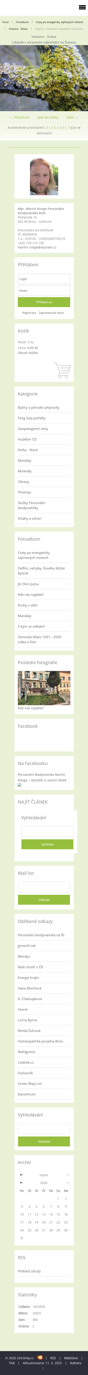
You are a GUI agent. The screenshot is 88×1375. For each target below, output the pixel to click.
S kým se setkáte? (31, 626)
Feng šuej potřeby (32, 418)
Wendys (24, 956)
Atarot (23, 1009)
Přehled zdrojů (29, 1271)
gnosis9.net (27, 945)
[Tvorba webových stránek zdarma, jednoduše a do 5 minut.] (40, 1357)
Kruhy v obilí (27, 605)
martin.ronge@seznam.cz (37, 247)
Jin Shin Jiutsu (28, 584)
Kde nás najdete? (31, 594)
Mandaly (24, 460)
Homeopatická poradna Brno (40, 1041)
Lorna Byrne (27, 1020)
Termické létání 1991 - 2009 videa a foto (39, 639)
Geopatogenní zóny (33, 428)
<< (22, 1175)
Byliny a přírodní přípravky (39, 407)
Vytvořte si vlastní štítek (48, 780)
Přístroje (24, 492)
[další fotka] (81, 78)
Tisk (12, 1363)
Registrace (29, 313)
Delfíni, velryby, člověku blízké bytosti (41, 570)
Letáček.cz (26, 1062)
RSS (53, 1358)
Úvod (5, 22)
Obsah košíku (28, 353)
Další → (72, 117)
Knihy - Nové (28, 450)
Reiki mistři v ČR (30, 967)
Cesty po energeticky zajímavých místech (59, 22)
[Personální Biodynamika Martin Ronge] (19, 785)
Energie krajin (28, 977)
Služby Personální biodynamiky (31, 505)
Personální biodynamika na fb (41, 935)
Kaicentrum (27, 1094)
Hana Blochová (29, 988)
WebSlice (71, 1358)
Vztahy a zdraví (29, 518)
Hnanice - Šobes (18, 28)
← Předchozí (19, 117)
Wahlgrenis (26, 1051)
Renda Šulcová (29, 1030)
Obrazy (23, 481)
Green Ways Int (30, 1083)
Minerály (25, 471)
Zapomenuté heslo (51, 313)
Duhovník (25, 1073)
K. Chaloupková (30, 998)
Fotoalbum (22, 22)
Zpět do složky (47, 117)
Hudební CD (27, 439)
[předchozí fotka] (7, 78)
